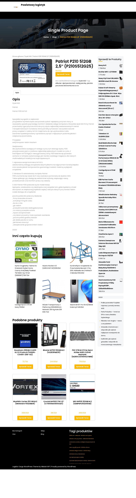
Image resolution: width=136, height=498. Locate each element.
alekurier (77, 435)
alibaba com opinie (86, 435)
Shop (54, 37)
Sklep (43, 431)
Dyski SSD (28, 56)
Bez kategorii (17, 431)
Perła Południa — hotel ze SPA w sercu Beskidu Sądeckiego (110, 314)
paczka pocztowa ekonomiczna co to (74, 84)
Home (46, 37)
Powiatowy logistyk (33, 4)
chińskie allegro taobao (76, 450)
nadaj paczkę (81, 83)
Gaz (13, 434)
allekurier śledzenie (88, 438)
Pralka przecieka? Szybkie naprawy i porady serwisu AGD (110, 305)
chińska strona (85, 447)
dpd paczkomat (68, 83)
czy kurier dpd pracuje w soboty (78, 460)
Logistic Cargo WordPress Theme (25, 466)
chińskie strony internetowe (77, 454)
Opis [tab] (17, 92)
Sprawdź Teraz (63, 74)
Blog (42, 434)
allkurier (58, 83)
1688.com (72, 435)
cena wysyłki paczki (74, 447)
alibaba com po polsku (75, 438)
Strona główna (17, 56)
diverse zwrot (91, 460)
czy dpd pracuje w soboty (76, 457)
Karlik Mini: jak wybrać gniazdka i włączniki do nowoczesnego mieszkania (111, 342)
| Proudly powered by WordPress (63, 466)
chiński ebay (86, 450)
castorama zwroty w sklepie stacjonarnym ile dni (82, 443)
